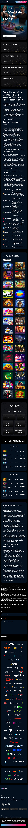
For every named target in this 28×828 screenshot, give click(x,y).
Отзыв (3, 618)
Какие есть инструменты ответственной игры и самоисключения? (14, 599)
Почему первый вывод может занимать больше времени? (14, 592)
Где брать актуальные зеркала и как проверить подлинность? (13, 596)
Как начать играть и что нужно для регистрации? (10, 587)
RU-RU (3, 795)
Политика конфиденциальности (12, 800)
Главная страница (7, 798)
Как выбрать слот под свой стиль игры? (12, 594)
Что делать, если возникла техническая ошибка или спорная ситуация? (14, 601)
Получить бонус (9, 36)
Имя (2, 611)
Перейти (6, 49)
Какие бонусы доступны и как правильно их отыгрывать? (13, 590)
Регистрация (21, 1)
